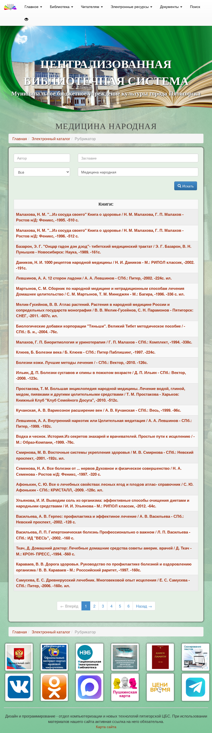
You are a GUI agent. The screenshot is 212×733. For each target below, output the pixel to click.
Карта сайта (106, 726)
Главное (32, 6)
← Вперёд (69, 606)
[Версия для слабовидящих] (26, 19)
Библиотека (60, 6)
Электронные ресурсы (130, 6)
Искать (187, 185)
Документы (170, 6)
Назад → (144, 606)
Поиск (195, 6)
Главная (19, 138)
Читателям (90, 6)
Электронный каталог (51, 138)
